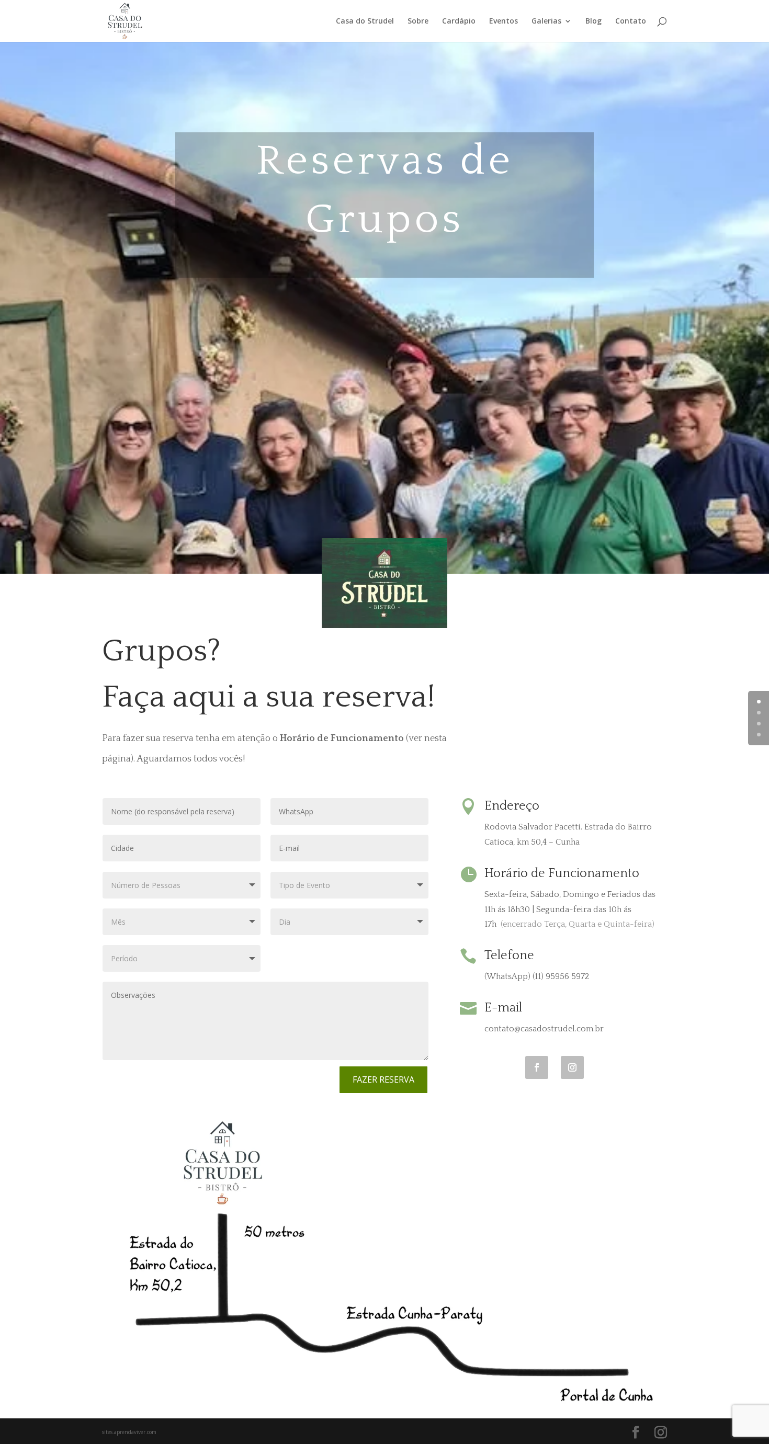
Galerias (546, 21)
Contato (630, 21)
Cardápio (459, 21)
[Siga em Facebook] (536, 1067)
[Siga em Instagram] (572, 1067)
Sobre (418, 21)
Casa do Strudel (365, 21)
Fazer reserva (383, 1079)
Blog (593, 21)
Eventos (503, 21)
